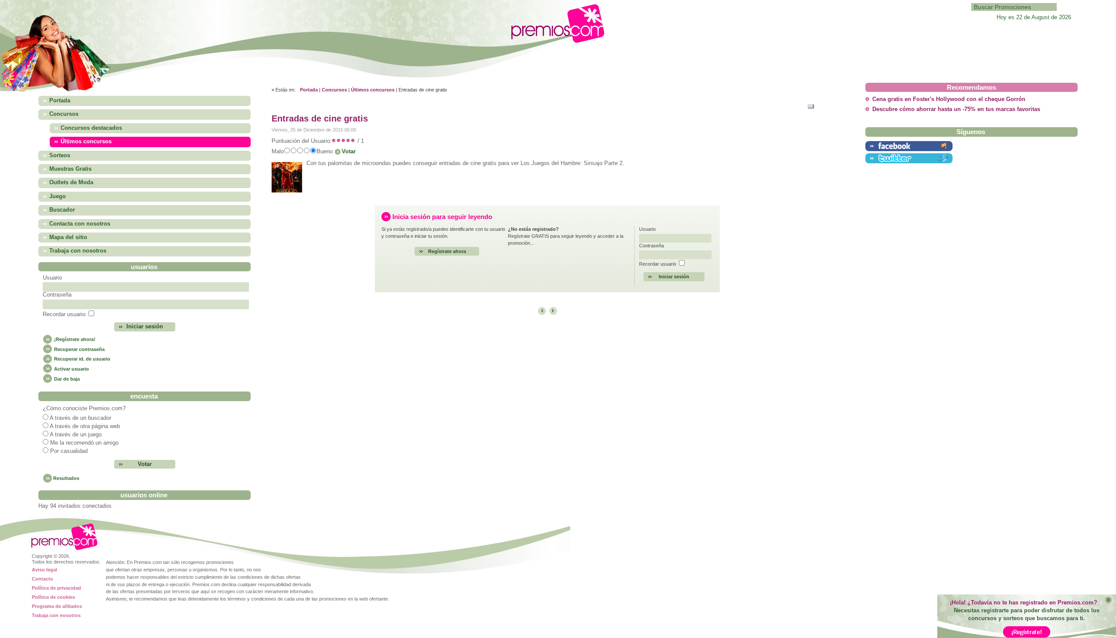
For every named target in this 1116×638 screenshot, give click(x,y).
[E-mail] (813, 105)
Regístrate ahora (447, 251)
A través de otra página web (85, 426)
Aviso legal (44, 569)
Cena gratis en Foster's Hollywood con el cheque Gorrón (948, 99)
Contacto (42, 578)
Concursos (334, 89)
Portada (309, 89)
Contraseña (57, 295)
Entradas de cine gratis (320, 118)
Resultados (66, 478)
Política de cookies (53, 597)
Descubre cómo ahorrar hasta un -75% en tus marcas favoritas (956, 109)
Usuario (52, 278)
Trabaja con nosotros (56, 615)
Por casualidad (69, 451)
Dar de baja (66, 378)
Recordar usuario (64, 314)
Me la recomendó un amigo (84, 443)
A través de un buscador (80, 418)
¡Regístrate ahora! (74, 339)
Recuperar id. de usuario (81, 358)
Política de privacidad (56, 588)
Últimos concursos (373, 89)
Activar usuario (71, 368)
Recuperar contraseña (79, 349)
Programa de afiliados (57, 606)
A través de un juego (76, 435)
